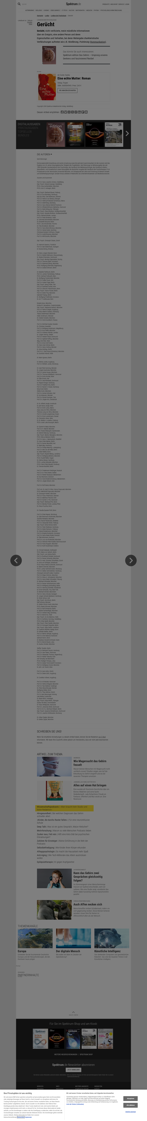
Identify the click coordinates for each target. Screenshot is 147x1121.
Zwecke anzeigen (130, 1112)
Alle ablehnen (131, 1105)
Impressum (28, 1117)
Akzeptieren (130, 1098)
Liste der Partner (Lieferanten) (75, 1104)
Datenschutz (20, 1117)
